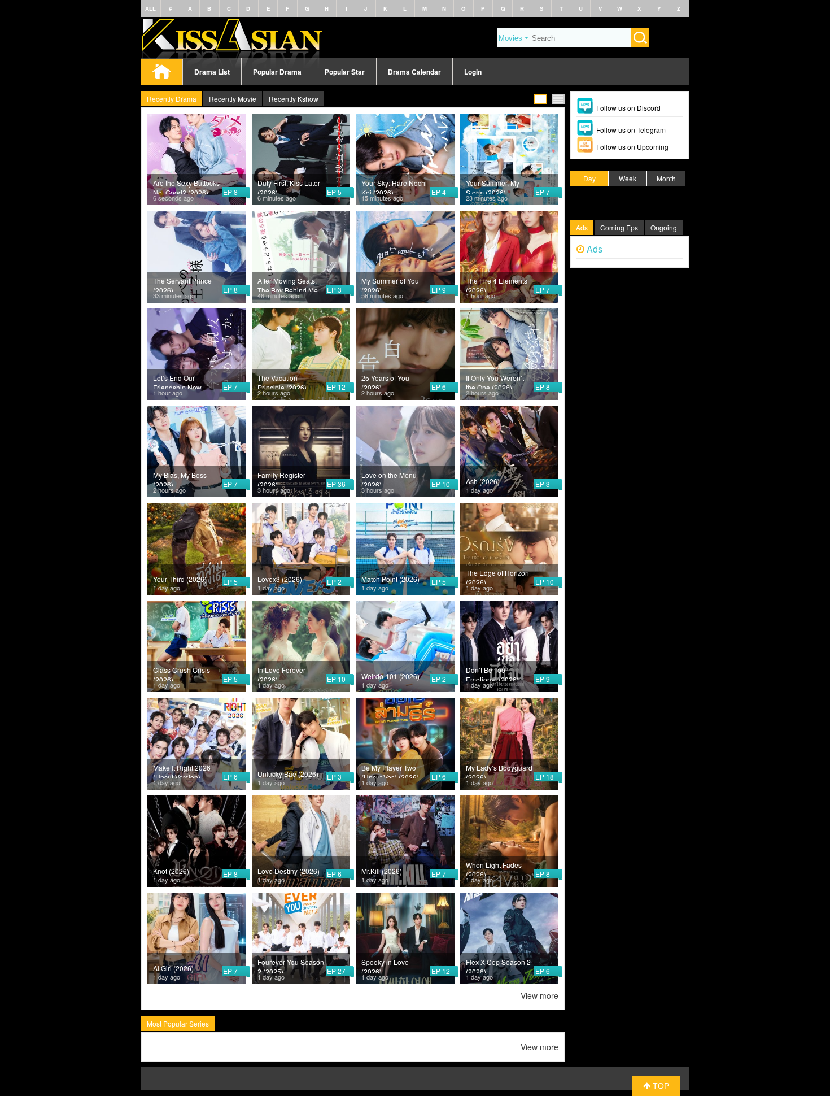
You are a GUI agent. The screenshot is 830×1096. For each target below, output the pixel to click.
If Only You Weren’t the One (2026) (495, 381)
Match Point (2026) (390, 579)
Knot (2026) (171, 871)
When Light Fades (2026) (494, 868)
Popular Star (345, 72)
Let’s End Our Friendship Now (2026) (177, 381)
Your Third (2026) (180, 579)
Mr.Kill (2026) (381, 871)
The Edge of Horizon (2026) (497, 576)
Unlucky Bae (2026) (287, 773)
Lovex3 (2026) (279, 579)
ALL (150, 8)
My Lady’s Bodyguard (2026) (499, 770)
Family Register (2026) (281, 478)
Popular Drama (277, 72)
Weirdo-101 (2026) (390, 676)
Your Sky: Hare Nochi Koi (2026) (394, 186)
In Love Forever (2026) (281, 673)
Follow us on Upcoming (632, 146)
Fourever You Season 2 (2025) (290, 965)
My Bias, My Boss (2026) (180, 478)
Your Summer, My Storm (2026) (492, 186)
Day (589, 178)
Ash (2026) (483, 481)
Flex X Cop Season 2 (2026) (498, 965)
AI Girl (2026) (173, 968)
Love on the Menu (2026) (389, 478)
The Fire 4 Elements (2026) (496, 284)
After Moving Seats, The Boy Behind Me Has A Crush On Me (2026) (287, 284)
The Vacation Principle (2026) (282, 381)
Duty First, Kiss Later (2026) (288, 186)
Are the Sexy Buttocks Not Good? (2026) (186, 186)
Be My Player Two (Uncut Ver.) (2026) (390, 770)
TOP (659, 1085)
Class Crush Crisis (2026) (181, 673)
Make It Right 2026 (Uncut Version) (182, 770)
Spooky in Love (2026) (385, 965)
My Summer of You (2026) (390, 284)
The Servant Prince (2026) (182, 284)
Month (666, 178)
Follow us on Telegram (631, 129)
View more (539, 995)
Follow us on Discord (628, 107)
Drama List (212, 72)
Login (473, 72)
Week (627, 178)
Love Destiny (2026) (288, 871)
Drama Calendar (414, 72)
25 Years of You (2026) (385, 381)
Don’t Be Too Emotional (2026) (492, 673)
